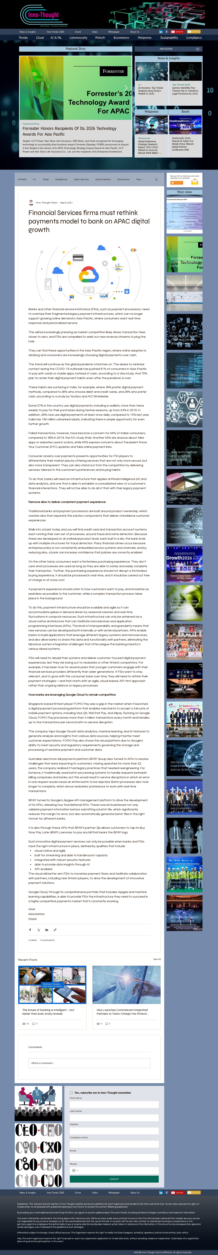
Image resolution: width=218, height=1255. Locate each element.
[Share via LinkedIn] (46, 929)
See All (157, 959)
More (138, 179)
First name (76, 1098)
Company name (79, 1137)
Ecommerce (124, 179)
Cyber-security (81, 179)
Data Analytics (103, 179)
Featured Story (31, 124)
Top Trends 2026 (181, 85)
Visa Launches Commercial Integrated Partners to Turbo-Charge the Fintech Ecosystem (122, 1012)
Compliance (61, 179)
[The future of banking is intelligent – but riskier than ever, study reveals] (52, 985)
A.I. (139, 85)
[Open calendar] (197, 49)
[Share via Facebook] (30, 929)
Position (74, 1124)
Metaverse (144, 138)
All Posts (22, 179)
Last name (76, 1111)
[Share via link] (55, 929)
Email (73, 1151)
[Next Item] (126, 88)
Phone (73, 1164)
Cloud (46, 179)
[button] (169, 58)
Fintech (32, 919)
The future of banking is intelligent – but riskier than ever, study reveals (48, 1012)
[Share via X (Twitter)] (38, 929)
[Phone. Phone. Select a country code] (75, 1170)
